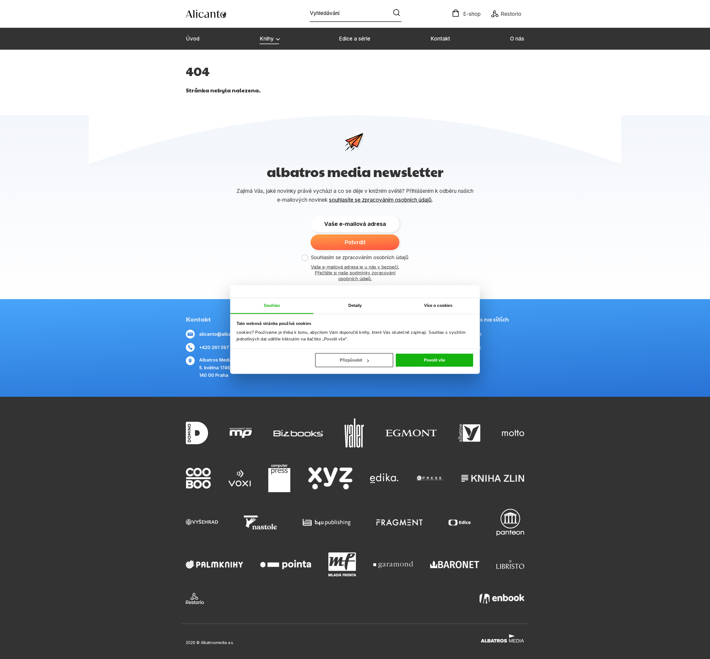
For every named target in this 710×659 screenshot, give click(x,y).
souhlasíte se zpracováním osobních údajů (380, 200)
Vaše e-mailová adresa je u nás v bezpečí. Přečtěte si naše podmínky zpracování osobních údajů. (355, 272)
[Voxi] (239, 478)
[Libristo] (510, 564)
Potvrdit (355, 242)
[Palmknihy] (214, 564)
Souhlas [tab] (272, 305)
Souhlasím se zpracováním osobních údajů (360, 257)
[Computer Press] (279, 478)
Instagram (470, 334)
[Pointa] (286, 564)
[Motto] (513, 433)
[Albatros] (469, 433)
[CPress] (429, 478)
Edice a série (354, 39)
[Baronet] (455, 564)
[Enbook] (501, 598)
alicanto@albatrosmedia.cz (229, 334)
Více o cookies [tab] (438, 305)
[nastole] (260, 522)
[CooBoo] (198, 478)
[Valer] (354, 433)
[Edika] (384, 478)
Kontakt (440, 39)
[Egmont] (411, 433)
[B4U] (326, 522)
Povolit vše (434, 360)
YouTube (468, 360)
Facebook (470, 347)
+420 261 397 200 (219, 347)
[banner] (218, 14)
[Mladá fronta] (342, 564)
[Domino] (197, 433)
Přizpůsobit (351, 360)
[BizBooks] (298, 433)
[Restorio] (195, 598)
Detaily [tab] (355, 305)
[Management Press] (240, 433)
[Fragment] (399, 522)
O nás (517, 39)
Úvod (192, 39)
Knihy (267, 39)
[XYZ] (330, 478)
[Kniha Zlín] (493, 478)
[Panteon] (510, 522)
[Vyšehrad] (202, 522)
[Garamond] (393, 564)
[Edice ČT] (459, 522)
